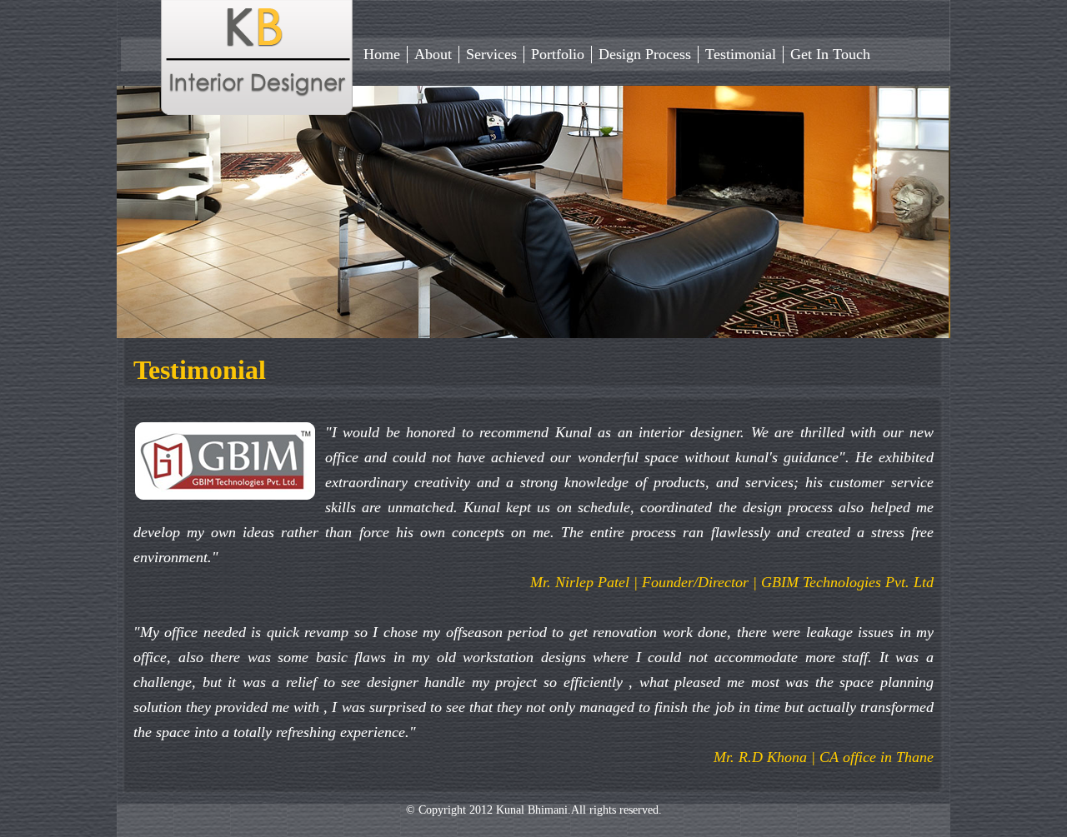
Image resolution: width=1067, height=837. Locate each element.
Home (381, 54)
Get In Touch (830, 54)
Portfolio (557, 54)
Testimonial (740, 54)
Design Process (645, 54)
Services (491, 54)
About (433, 54)
